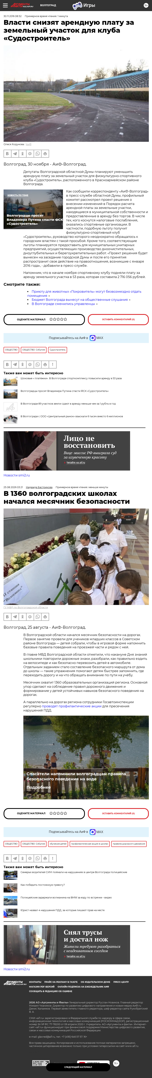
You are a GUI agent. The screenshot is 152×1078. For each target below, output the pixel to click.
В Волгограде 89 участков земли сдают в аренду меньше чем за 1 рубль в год (68, 403)
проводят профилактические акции (72, 706)
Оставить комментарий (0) (118, 319)
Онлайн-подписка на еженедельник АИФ (83, 987)
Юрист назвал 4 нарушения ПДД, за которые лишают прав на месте (62, 910)
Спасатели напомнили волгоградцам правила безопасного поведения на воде (76, 776)
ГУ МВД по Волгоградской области (26, 607)
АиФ (28, 144)
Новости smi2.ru (17, 475)
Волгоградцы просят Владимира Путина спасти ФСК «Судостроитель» (65, 390)
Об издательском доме (95, 982)
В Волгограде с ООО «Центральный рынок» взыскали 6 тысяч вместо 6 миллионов (72, 416)
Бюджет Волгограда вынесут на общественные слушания (80, 300)
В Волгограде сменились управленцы (63, 304)
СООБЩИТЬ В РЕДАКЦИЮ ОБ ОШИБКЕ (50, 991)
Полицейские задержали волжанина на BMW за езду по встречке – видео (66, 897)
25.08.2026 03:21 (13, 487)
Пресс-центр (121, 982)
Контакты (35, 982)
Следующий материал (78, 1067)
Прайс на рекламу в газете (61, 982)
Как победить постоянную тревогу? (43, 884)
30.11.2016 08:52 (13, 16)
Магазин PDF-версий (41, 987)
